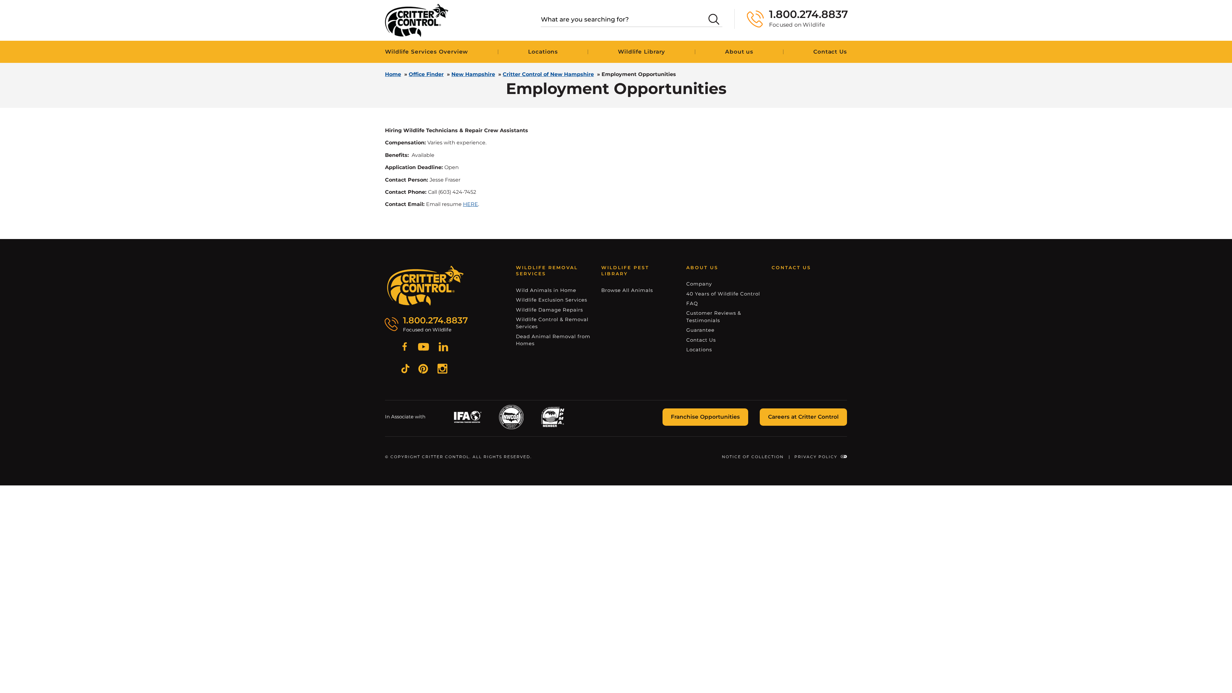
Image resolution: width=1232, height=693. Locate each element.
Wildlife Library (641, 51)
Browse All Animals (627, 290)
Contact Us (830, 51)
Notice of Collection (753, 456)
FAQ (692, 303)
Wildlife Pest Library (625, 271)
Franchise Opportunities (705, 417)
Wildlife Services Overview (426, 51)
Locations (543, 51)
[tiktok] (405, 369)
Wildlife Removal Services (547, 271)
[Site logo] (416, 20)
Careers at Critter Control (803, 417)
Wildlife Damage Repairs (549, 310)
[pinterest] (423, 370)
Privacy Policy (815, 456)
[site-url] (425, 286)
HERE (470, 204)
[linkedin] (443, 347)
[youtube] (423, 347)
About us (739, 51)
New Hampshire (473, 74)
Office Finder (426, 74)
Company (699, 284)
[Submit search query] (714, 19)
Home (393, 74)
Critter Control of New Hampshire (548, 74)
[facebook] (404, 347)
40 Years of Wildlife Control (723, 294)
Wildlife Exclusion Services (551, 300)
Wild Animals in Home (546, 290)
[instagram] (442, 369)
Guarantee (700, 330)
